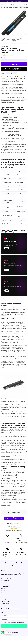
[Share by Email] (14, 73)
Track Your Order (5, 601)
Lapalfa (3, 97)
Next (25, 23)
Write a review (9, 518)
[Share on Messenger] (16, 73)
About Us (3, 591)
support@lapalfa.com (7, 579)
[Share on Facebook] (7, 73)
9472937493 (5, 581)
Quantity (3, 58)
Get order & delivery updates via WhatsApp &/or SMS (13, 622)
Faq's (2, 593)
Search (3, 588)
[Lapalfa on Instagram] (15, 565)
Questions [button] (16, 523)
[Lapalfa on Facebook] (14, 565)
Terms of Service (5, 597)
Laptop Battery (4, 46)
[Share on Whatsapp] (11, 73)
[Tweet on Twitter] (9, 73)
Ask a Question (19, 518)
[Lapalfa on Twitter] (12, 565)
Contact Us (4, 595)
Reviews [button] (9, 523)
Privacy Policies (5, 603)
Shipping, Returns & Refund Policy (9, 599)
